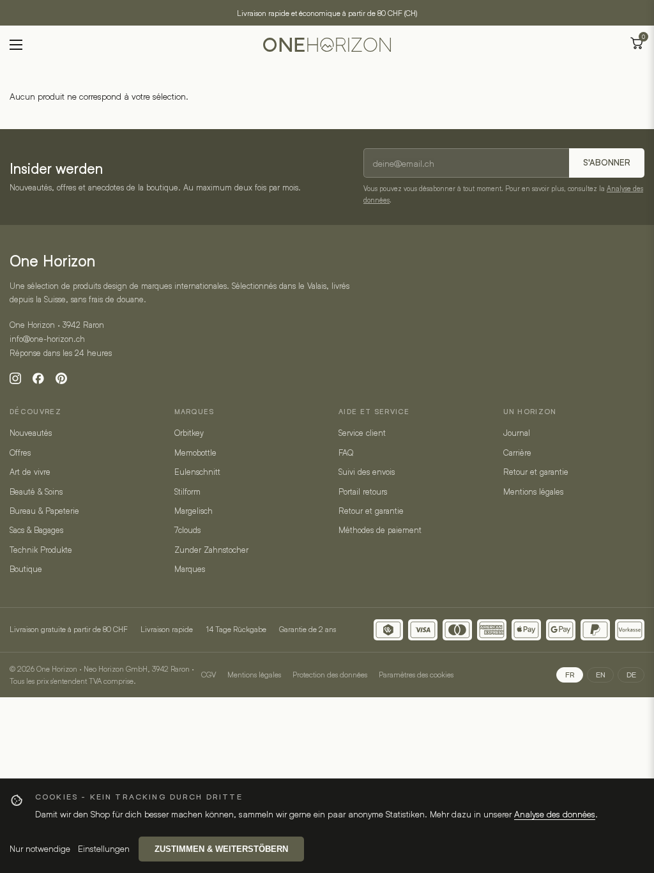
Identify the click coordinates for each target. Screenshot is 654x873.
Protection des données (330, 674)
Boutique (26, 569)
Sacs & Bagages (36, 530)
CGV (208, 674)
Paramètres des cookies (416, 674)
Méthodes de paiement (380, 530)
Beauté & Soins (36, 491)
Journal (516, 433)
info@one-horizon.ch (47, 339)
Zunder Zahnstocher (211, 550)
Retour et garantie (371, 511)
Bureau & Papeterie (44, 511)
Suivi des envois (366, 472)
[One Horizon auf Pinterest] (61, 378)
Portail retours (362, 491)
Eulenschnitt (197, 472)
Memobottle (195, 452)
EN (600, 674)
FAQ (345, 452)
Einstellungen (104, 848)
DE (631, 674)
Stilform (187, 491)
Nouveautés (31, 433)
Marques (189, 569)
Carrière (517, 452)
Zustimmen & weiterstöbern (221, 849)
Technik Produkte (41, 550)
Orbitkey (189, 433)
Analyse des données (554, 813)
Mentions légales (533, 491)
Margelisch (193, 511)
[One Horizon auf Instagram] (15, 378)
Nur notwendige (40, 848)
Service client (362, 433)
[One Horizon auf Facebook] (38, 378)
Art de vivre (30, 472)
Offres (20, 452)
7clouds (187, 530)
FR (570, 674)
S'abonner (606, 162)
